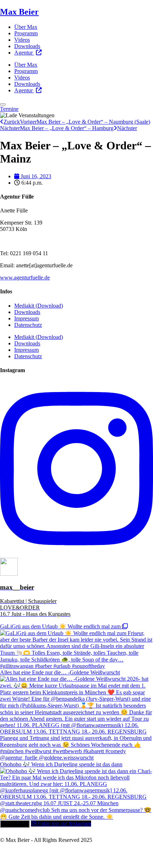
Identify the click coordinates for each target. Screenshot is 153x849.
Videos (22, 40)
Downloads (27, 46)
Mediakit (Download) (38, 306)
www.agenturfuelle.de (25, 277)
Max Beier (19, 11)
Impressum (26, 318)
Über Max (25, 27)
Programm (26, 33)
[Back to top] (3, 104)
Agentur (24, 53)
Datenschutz (28, 325)
